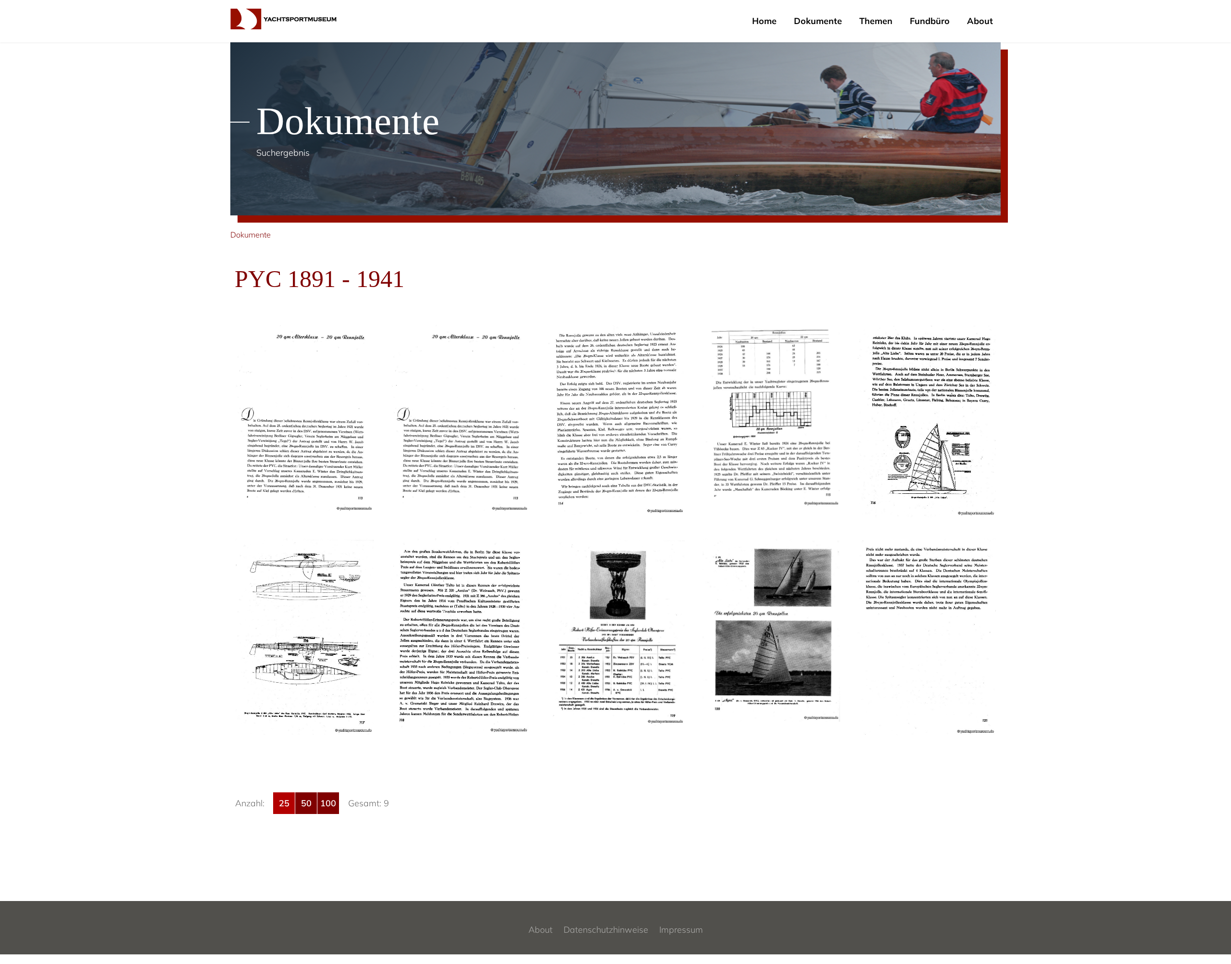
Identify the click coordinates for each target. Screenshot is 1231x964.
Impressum (681, 929)
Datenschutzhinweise (606, 929)
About (980, 20)
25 (284, 803)
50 (306, 803)
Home (764, 20)
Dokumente (818, 20)
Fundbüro (930, 20)
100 (328, 803)
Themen (875, 20)
